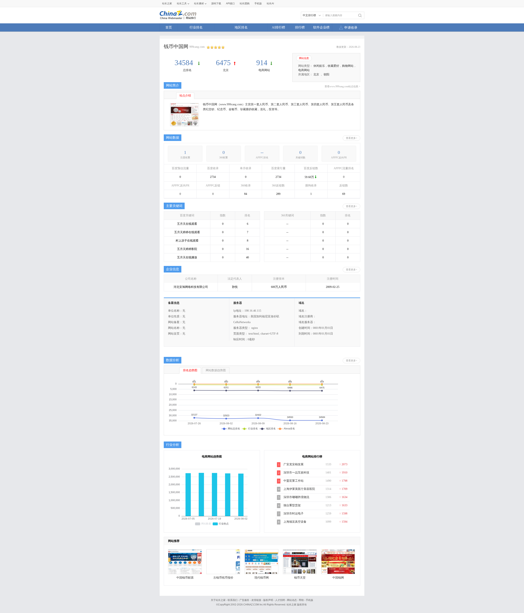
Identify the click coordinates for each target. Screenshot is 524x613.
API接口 (230, 3)
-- (262, 152)
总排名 (187, 70)
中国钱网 (338, 577)
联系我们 (232, 600)
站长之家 (167, 3)
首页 (168, 27)
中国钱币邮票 (185, 577)
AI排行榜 (278, 27)
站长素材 (199, 3)
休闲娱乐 (319, 65)
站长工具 (182, 3)
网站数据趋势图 (216, 370)
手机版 (309, 600)
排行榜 (300, 27)
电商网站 (264, 70)
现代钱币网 (261, 577)
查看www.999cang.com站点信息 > (342, 86)
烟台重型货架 (292, 505)
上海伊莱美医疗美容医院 (299, 488)
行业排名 (196, 27)
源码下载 (216, 3)
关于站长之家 (218, 600)
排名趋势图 (190, 370)
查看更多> (351, 138)
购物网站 (347, 65)
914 (261, 63)
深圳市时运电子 (293, 513)
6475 (223, 63)
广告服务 (244, 600)
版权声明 (268, 600)
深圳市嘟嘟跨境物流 (296, 497)
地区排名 (241, 27)
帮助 (301, 600)
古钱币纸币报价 (223, 577)
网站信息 (304, 58)
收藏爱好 (333, 65)
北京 (226, 70)
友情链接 (256, 600)
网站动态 (292, 600)
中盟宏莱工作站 (293, 480)
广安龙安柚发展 (293, 464)
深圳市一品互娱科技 (296, 472)
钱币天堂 (300, 577)
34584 (185, 63)
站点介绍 (185, 95)
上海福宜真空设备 (294, 521)
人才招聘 (280, 600)
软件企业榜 (321, 27)
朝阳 (326, 74)
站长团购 (245, 3)
